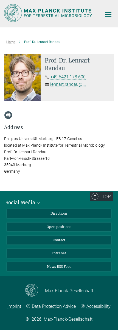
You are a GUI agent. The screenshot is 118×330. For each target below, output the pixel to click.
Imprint (14, 306)
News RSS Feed (59, 266)
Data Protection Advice (54, 306)
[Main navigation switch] (108, 14)
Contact (59, 240)
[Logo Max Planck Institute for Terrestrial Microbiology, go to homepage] (48, 13)
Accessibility (98, 306)
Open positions (59, 227)
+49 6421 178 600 (68, 76)
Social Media (20, 202)
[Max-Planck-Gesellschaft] (35, 290)
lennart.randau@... (68, 84)
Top (106, 196)
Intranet (59, 253)
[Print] (8, 115)
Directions (59, 213)
